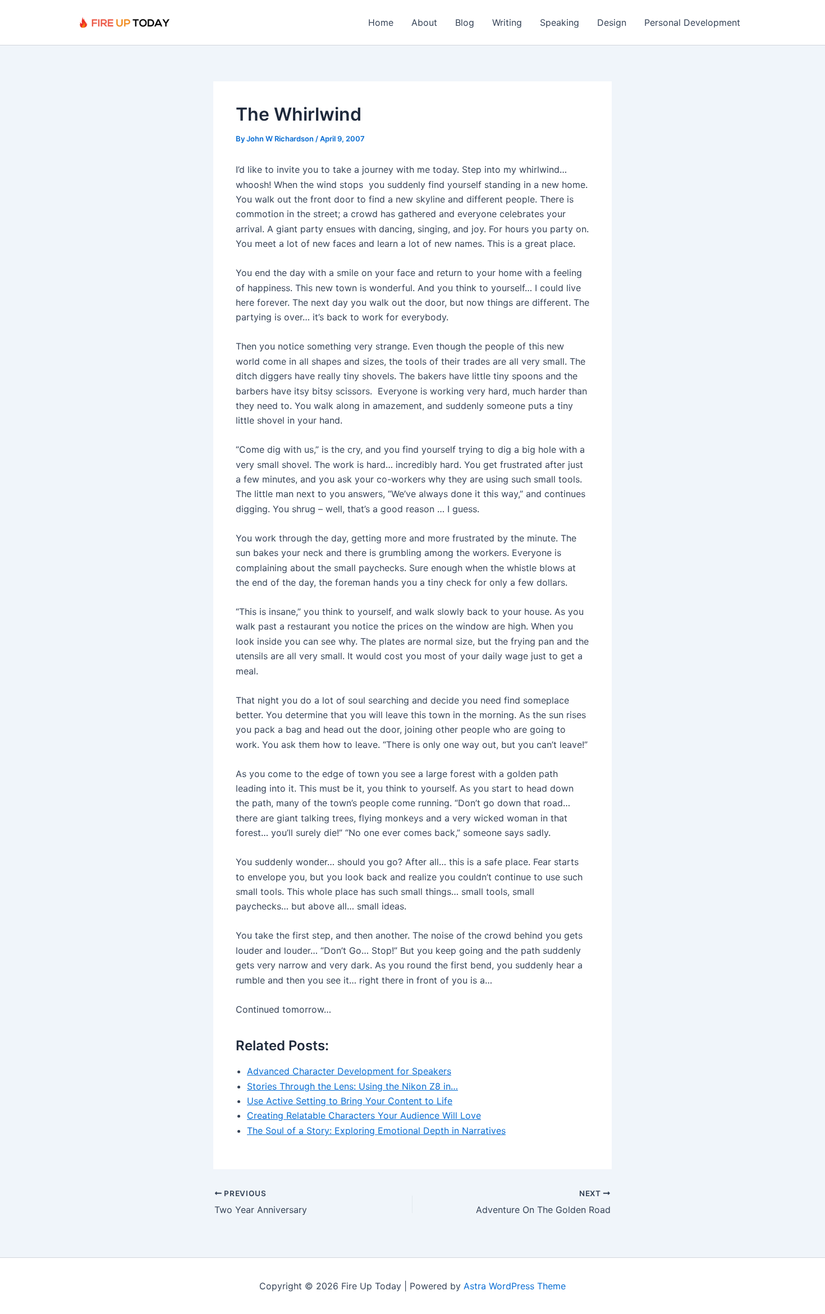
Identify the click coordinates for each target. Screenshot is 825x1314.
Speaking (559, 22)
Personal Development (692, 22)
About (424, 22)
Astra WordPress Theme (515, 1286)
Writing (507, 22)
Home (380, 22)
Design (611, 22)
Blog (464, 22)
